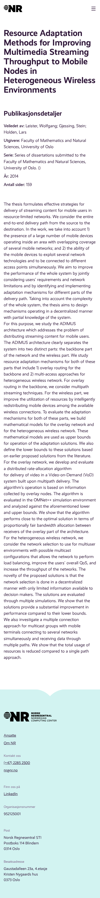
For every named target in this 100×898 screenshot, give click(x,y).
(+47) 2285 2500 (17, 763)
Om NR (10, 743)
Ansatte (10, 735)
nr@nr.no (11, 770)
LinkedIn (11, 794)
